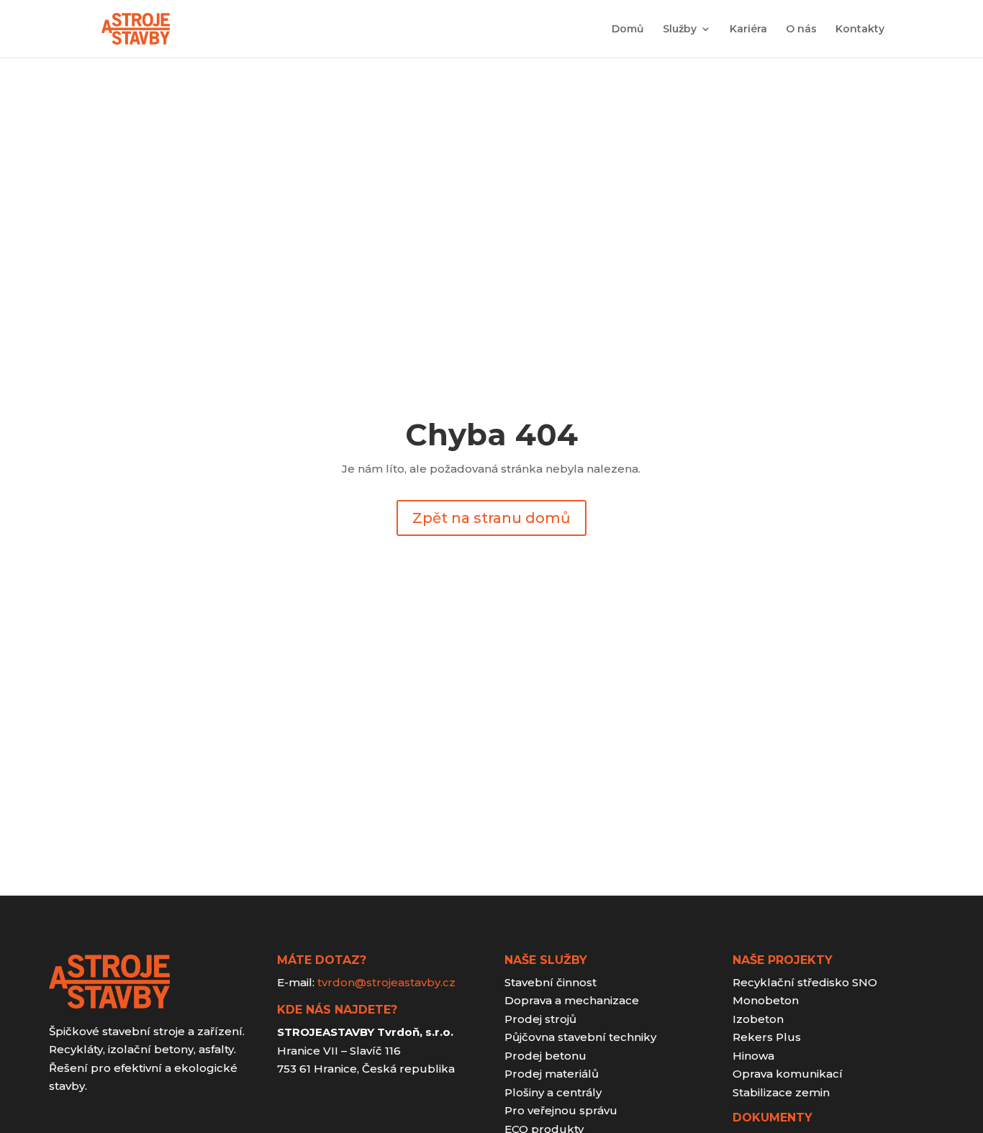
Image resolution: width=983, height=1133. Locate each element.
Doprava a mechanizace (571, 1000)
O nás (801, 29)
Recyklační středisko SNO (805, 982)
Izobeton (758, 1019)
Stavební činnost (550, 982)
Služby (680, 29)
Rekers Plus (767, 1037)
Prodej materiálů (551, 1073)
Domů (628, 29)
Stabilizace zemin (781, 1092)
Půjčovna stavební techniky (580, 1037)
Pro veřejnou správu (560, 1110)
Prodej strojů (540, 1019)
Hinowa (753, 1056)
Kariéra (748, 29)
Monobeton (766, 1000)
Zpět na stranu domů (491, 518)
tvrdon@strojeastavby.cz (386, 982)
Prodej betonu (545, 1056)
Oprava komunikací (788, 1073)
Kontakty (859, 29)
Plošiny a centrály (553, 1092)
